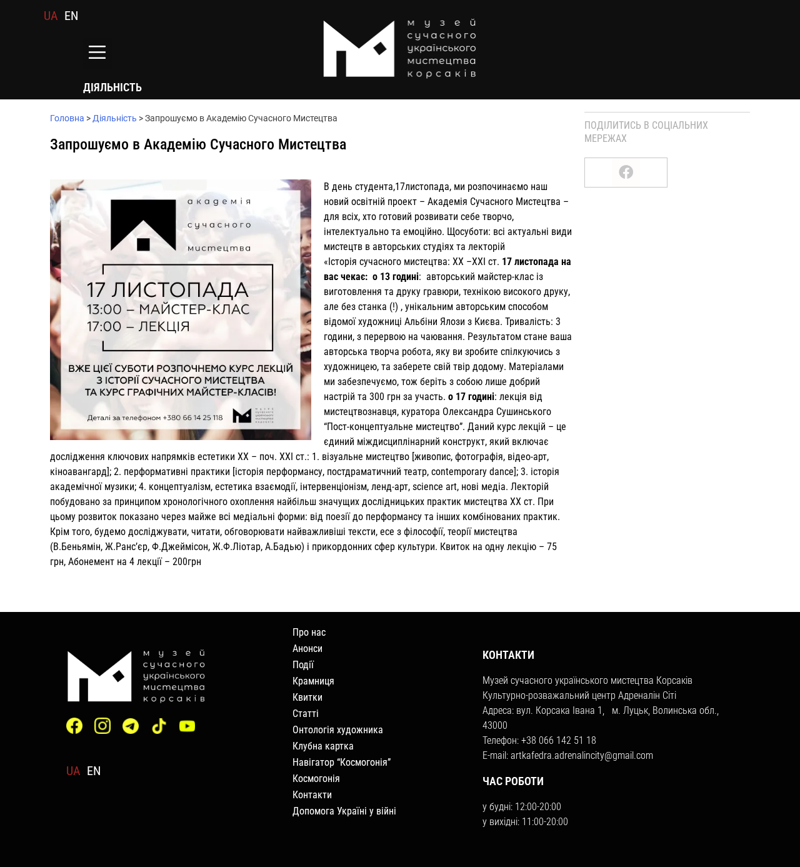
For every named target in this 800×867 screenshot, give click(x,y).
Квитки (307, 697)
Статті (305, 713)
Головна (67, 118)
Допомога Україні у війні (344, 811)
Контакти (312, 795)
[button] (97, 53)
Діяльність (114, 118)
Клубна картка (323, 746)
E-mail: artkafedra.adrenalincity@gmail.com (567, 755)
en (71, 15)
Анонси (307, 648)
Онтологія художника (337, 730)
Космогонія (316, 778)
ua (51, 15)
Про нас (309, 632)
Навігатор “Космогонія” (341, 762)
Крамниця (313, 681)
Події (303, 665)
